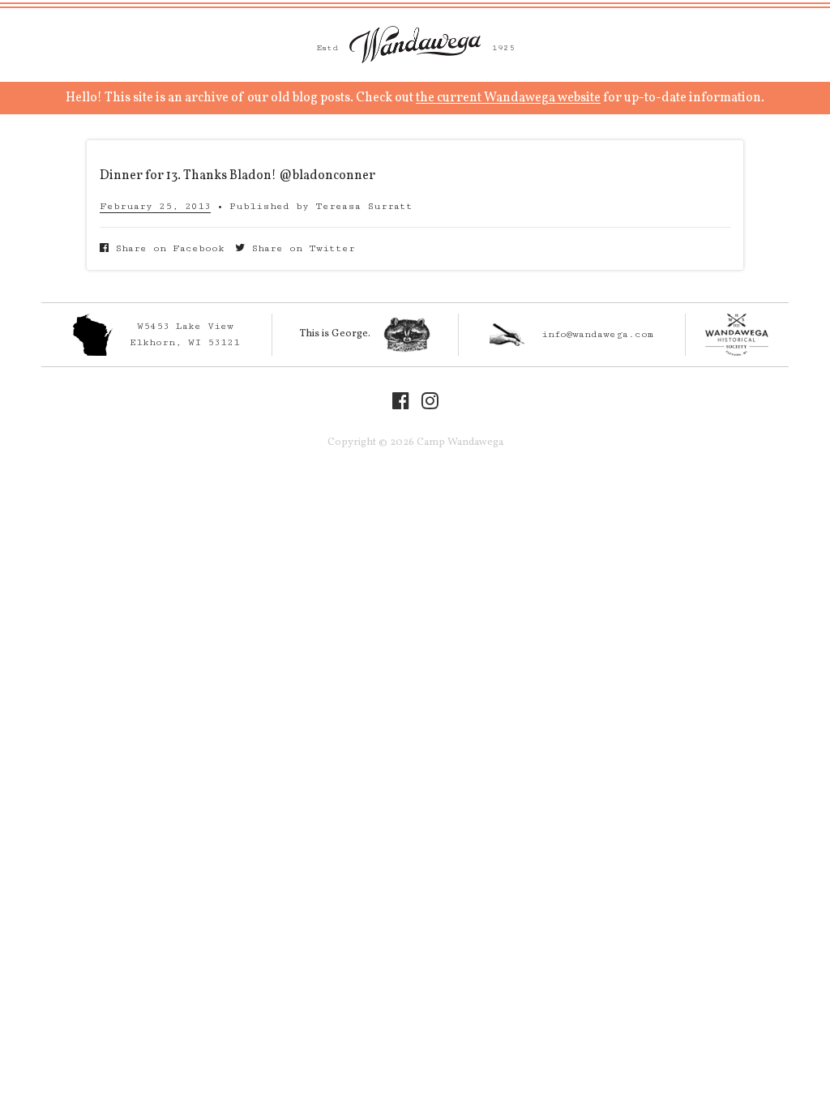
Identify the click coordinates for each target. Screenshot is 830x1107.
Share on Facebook (167, 248)
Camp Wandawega (415, 44)
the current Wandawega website (508, 98)
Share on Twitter (300, 248)
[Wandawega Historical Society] (737, 335)
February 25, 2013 (155, 206)
